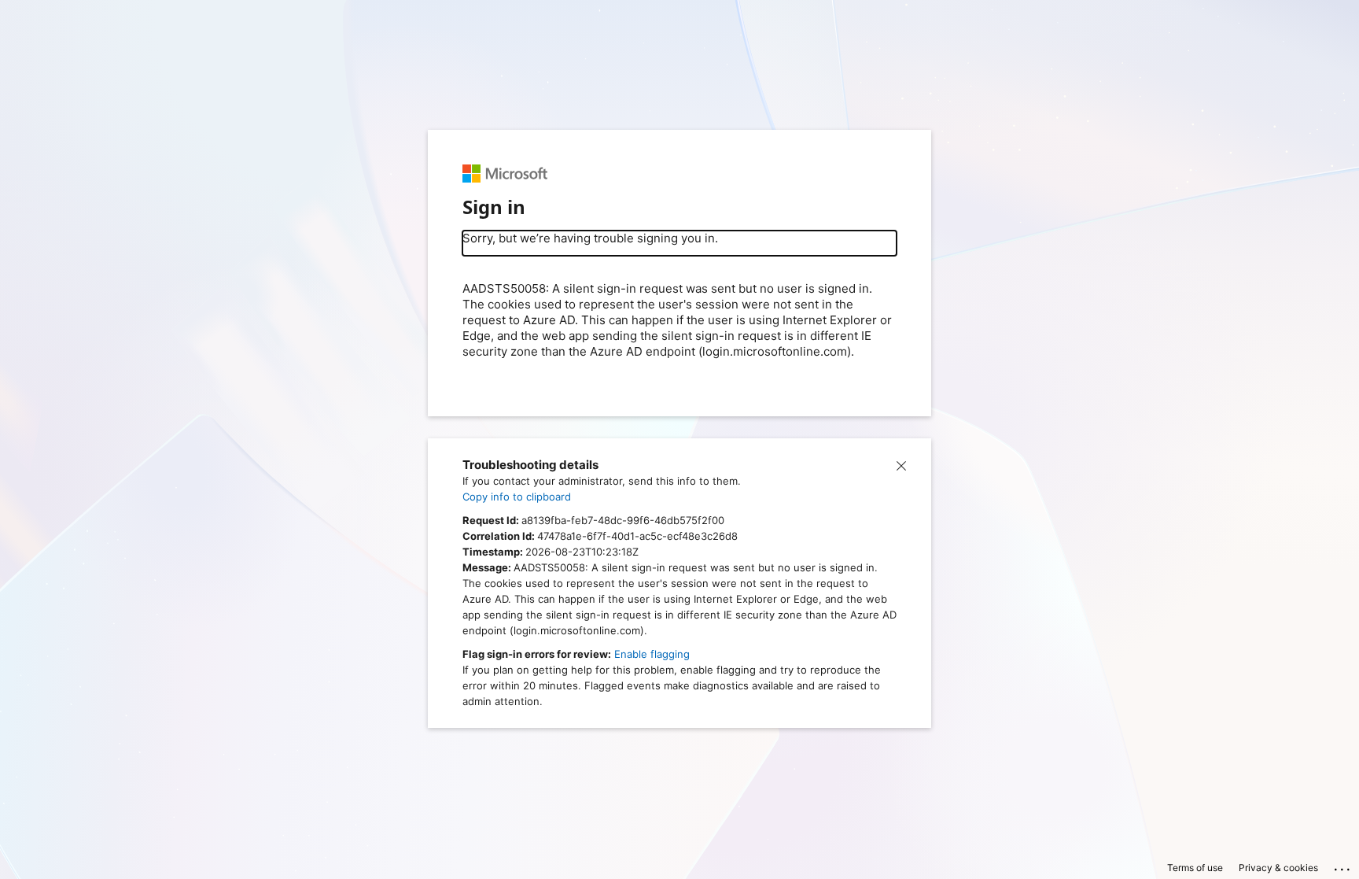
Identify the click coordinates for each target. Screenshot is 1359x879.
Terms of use (1195, 867)
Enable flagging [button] (652, 654)
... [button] (1343, 865)
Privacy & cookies (1278, 867)
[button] (901, 465)
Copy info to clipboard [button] (516, 496)
